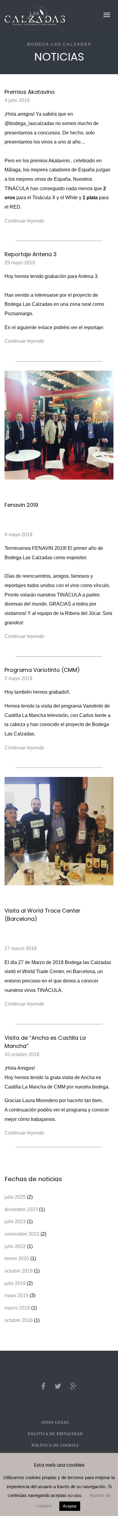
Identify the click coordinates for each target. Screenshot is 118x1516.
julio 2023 (15, 1221)
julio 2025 (15, 1197)
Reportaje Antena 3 (31, 254)
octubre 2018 (19, 1320)
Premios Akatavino (30, 92)
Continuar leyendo (24, 220)
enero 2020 (17, 1258)
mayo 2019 (16, 1295)
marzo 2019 (17, 1307)
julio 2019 (15, 1283)
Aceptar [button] (70, 1506)
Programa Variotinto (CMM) (42, 670)
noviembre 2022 (22, 1234)
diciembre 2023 (21, 1209)
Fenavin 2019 (21, 505)
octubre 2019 (19, 1270)
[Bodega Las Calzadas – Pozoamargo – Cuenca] (35, 15)
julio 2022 (15, 1246)
